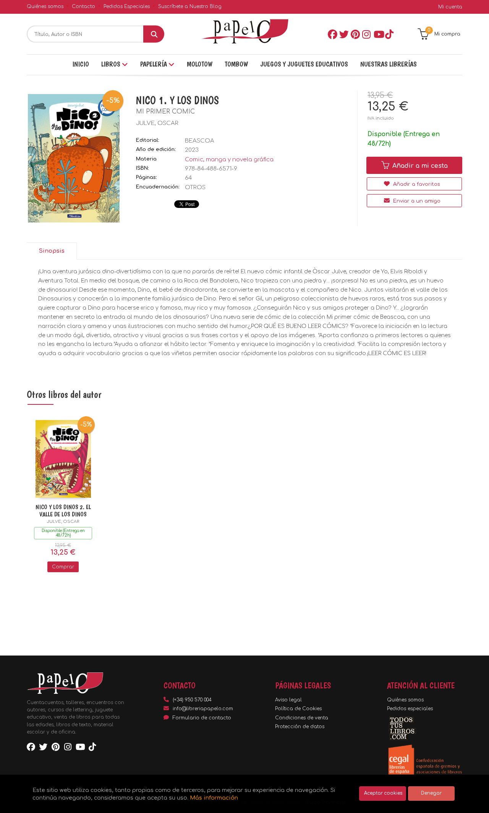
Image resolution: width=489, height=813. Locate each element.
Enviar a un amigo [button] (416, 201)
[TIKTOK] (389, 34)
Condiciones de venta (301, 718)
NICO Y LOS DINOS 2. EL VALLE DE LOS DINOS (63, 510)
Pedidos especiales (410, 708)
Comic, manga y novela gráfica (229, 159)
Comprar (63, 567)
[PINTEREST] (355, 34)
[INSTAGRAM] (366, 34)
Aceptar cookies (383, 793)
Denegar (431, 793)
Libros (111, 64)
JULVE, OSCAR (157, 123)
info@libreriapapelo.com (203, 708)
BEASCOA (199, 141)
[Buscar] (153, 34)
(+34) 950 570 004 (192, 700)
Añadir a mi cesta (419, 165)
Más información (214, 798)
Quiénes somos (45, 6)
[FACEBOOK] (332, 34)
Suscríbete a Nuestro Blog (190, 6)
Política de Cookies (298, 708)
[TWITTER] (343, 34)
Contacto (83, 6)
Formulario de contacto (202, 718)
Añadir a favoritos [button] (416, 184)
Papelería (154, 64)
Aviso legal (288, 700)
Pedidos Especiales (127, 6)
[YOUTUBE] (378, 34)
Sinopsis (52, 251)
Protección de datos (299, 726)
